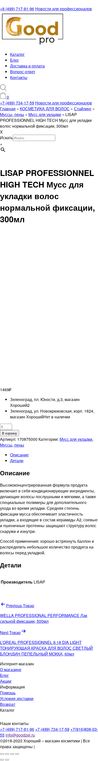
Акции (5, 681)
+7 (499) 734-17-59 (17, 103)
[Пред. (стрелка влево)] (2, 759)
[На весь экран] (7, 754)
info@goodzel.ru (20, 735)
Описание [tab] (19, 455)
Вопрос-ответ (22, 72)
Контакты (18, 77)
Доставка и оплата (27, 66)
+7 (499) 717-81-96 (17, 729)
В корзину (9, 433)
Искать (6, 137)
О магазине (10, 669)
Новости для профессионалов (63, 9)
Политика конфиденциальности (65, 746)
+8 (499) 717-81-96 (17, 9)
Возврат (7, 704)
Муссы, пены (12, 445)
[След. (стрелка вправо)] (7, 759)
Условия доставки (16, 698)
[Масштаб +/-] (2, 754)
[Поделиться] (12, 754)
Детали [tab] (16, 460)
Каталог (17, 54)
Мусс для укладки (76, 439)
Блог (14, 60)
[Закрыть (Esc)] (17, 754)
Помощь (8, 693)
